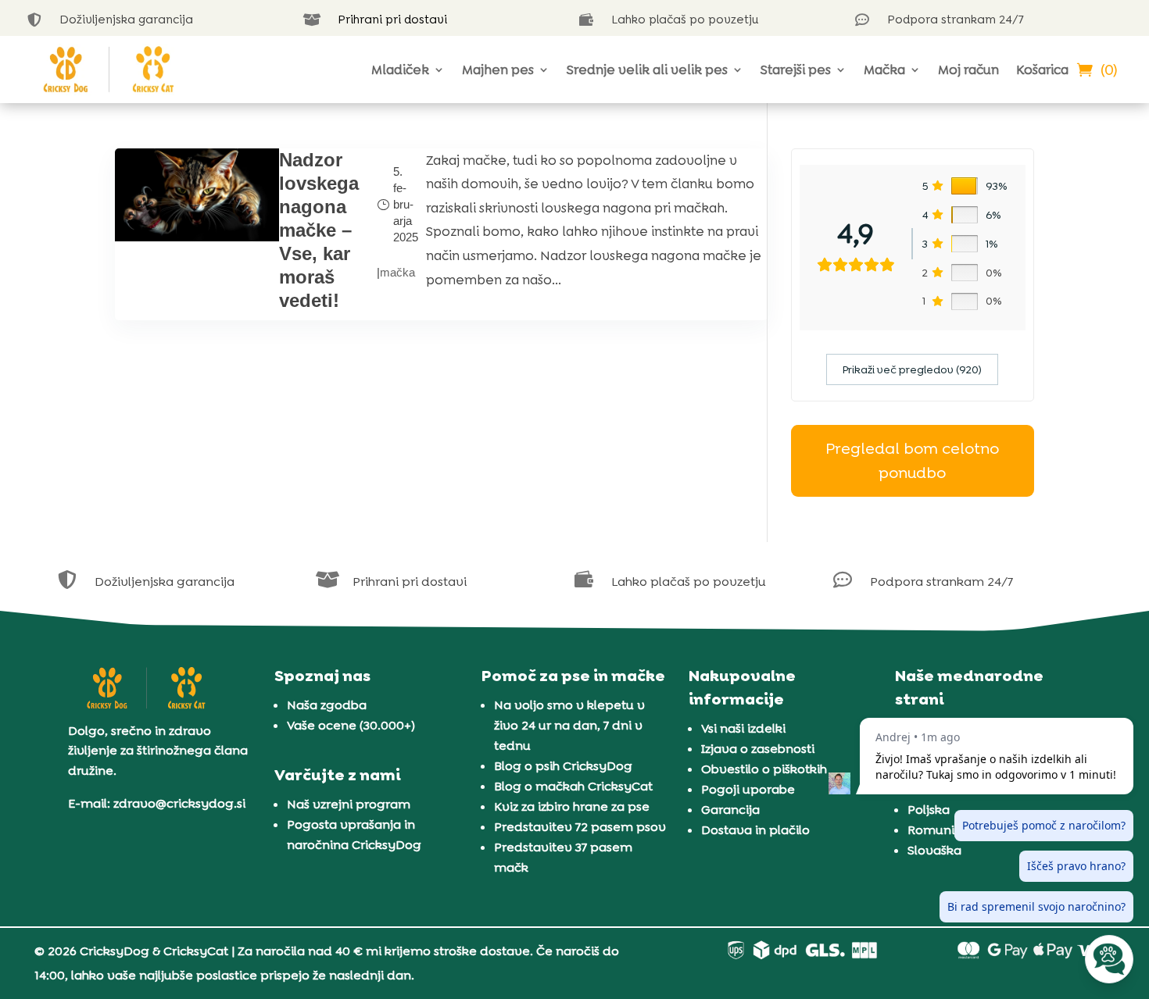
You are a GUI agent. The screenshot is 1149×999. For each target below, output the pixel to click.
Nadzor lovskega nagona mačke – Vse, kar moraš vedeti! (319, 230)
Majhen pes (498, 69)
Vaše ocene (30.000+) (351, 725)
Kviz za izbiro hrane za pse (572, 806)
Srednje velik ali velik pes (647, 69)
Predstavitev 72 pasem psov (580, 827)
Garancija (730, 809)
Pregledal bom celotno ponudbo (912, 460)
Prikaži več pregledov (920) (912, 369)
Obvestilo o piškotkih (764, 769)
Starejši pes (796, 69)
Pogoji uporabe (748, 789)
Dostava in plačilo (755, 830)
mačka (397, 272)
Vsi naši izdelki (743, 728)
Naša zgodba (327, 705)
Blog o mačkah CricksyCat (573, 786)
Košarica (1042, 69)
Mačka (884, 69)
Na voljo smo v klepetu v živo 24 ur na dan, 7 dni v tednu (569, 725)
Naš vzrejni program (348, 804)
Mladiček (400, 69)
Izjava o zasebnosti (757, 748)
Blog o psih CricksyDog (563, 766)
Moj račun (968, 69)
